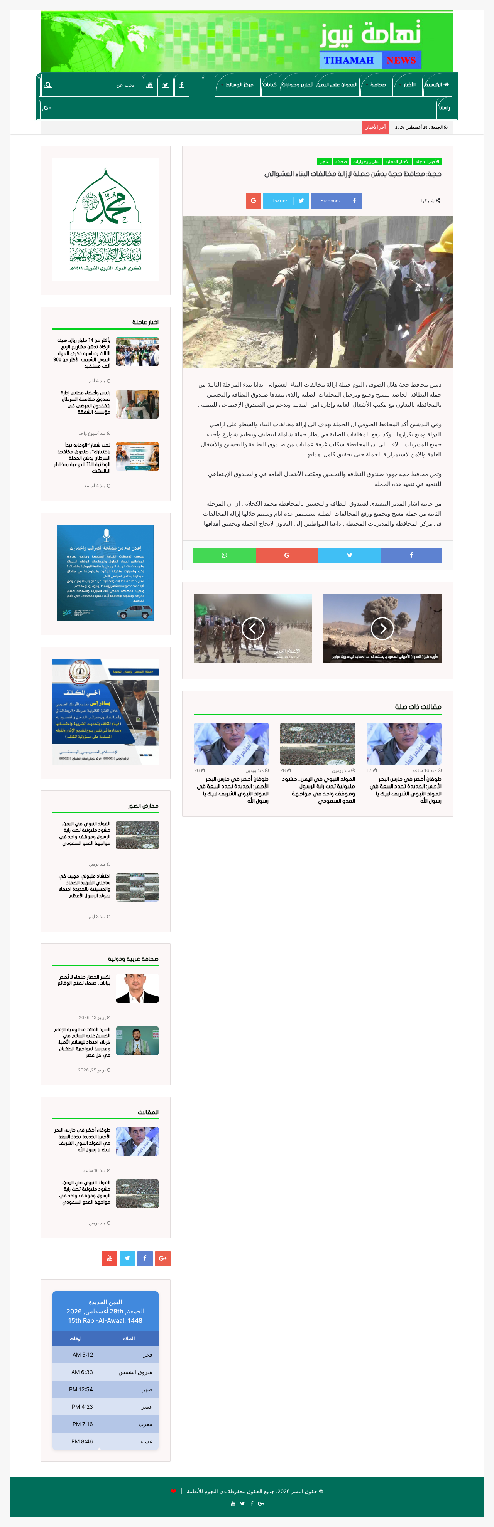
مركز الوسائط (240, 84)
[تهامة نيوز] (247, 44)
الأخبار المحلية (397, 161)
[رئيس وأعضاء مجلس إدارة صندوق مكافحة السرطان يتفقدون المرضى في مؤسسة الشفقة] (137, 404)
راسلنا (444, 108)
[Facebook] (181, 84)
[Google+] (47, 107)
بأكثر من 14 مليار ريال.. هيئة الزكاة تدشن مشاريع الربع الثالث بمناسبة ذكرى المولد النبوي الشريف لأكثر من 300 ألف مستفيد (81, 353)
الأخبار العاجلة (427, 161)
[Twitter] (166, 84)
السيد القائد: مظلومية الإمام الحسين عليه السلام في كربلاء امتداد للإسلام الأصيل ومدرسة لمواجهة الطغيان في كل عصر (82, 1042)
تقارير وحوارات (297, 84)
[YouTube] (150, 84)
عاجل (324, 161)
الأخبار (410, 84)
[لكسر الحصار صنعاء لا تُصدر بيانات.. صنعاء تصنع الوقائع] (137, 988)
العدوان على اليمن (337, 84)
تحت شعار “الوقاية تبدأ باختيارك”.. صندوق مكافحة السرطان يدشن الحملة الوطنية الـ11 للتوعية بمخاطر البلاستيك (82, 458)
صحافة (378, 84)
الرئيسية (434, 84)
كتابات (270, 84)
